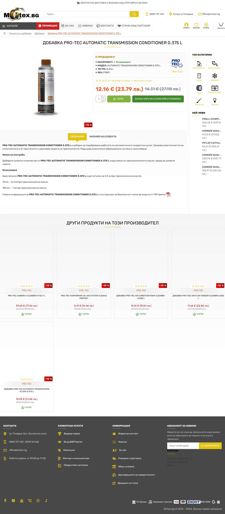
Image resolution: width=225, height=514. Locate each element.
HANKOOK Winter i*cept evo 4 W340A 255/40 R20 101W (212, 155)
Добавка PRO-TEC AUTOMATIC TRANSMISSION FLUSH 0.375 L (26, 390)
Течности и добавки (20, 33)
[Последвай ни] (5, 500)
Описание (77, 136)
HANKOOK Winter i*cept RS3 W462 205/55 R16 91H (212, 130)
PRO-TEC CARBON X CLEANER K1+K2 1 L (26, 296)
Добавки (39, 33)
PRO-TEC (26, 290)
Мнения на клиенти (102, 136)
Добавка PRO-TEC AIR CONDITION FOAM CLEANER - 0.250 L (141, 297)
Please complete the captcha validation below (178, 462)
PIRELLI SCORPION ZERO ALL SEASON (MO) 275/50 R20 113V (212, 119)
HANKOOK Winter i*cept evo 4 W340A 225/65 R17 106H (212, 167)
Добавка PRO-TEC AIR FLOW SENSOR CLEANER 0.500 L (198, 297)
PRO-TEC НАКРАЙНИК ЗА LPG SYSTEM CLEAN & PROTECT (84, 297)
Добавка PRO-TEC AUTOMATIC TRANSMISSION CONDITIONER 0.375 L (84, 33)
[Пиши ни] (30, 500)
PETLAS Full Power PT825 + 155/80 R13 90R (212, 142)
